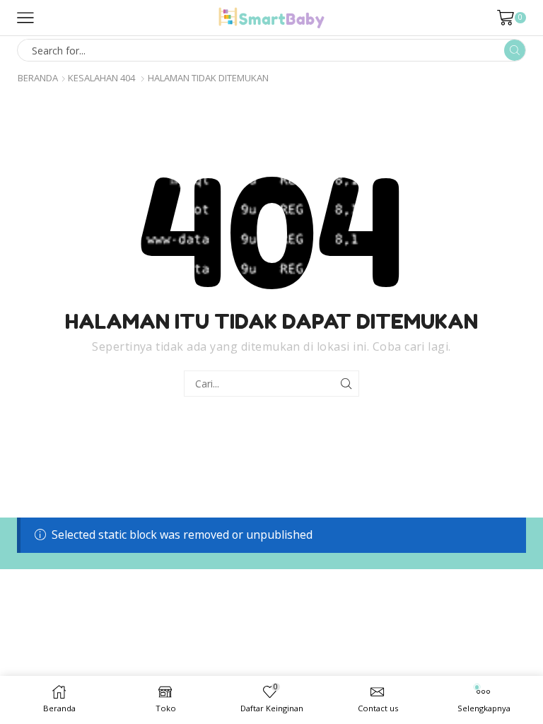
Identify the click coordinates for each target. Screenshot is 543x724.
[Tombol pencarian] (514, 50)
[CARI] (346, 383)
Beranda (38, 78)
